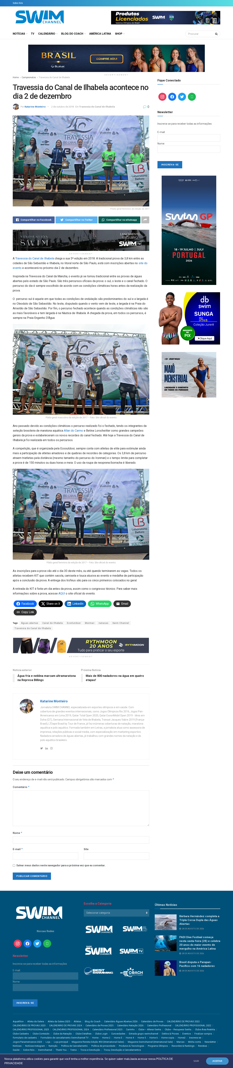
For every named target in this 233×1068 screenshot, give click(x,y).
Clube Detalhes (83, 1033)
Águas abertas (29, 623)
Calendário (46, 33)
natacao (103, 623)
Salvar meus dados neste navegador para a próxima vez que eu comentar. (60, 865)
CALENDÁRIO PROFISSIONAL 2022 (193, 1025)
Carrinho (130, 1029)
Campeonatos (29, 77)
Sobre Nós (18, 3)
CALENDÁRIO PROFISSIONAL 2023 (31, 1029)
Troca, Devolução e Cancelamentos (122, 1050)
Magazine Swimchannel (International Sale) (150, 1041)
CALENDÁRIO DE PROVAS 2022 (183, 1021)
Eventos (186, 1033)
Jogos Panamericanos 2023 (27, 1041)
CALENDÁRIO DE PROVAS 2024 (65, 1025)
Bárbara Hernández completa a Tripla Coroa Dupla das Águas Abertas (199, 920)
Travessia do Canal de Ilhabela (54, 77)
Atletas (77, 1021)
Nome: (161, 143)
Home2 (181, 1037)
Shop (118, 33)
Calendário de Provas (152, 1021)
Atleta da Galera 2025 (59, 1021)
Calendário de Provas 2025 (99, 1025)
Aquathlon (18, 1021)
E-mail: (161, 132)
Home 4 (130, 1037)
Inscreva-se (195, 1037)
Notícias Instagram (35, 1045)
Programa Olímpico (158, 1045)
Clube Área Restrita (205, 1029)
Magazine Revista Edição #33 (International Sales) (98, 1041)
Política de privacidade (103, 1045)
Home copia (167, 1037)
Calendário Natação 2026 (130, 1025)
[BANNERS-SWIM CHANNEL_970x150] (116, 58)
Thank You (61, 1050)
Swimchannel (45, 1050)
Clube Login (101, 1033)
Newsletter (210, 1041)
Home (16, 77)
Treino (73, 1050)
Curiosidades (118, 1033)
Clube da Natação (62, 1033)
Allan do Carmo (73, 430)
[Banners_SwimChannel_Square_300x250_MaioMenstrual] (189, 374)
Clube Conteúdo (41, 1033)
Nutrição (53, 1045)
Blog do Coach (72, 33)
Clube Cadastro (21, 1033)
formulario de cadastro (25, 1037)
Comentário (21, 787)
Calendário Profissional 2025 (107, 1029)
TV (32, 33)
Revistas (202, 1045)
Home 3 (118, 1037)
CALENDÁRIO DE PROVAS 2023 (29, 1025)
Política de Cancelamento (74, 1045)
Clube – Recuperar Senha (178, 1029)
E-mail (18, 849)
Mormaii (89, 623)
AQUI (61, 593)
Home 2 (106, 1037)
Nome (17, 833)
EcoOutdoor (74, 623)
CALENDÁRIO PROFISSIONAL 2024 (71, 1029)
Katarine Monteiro (35, 106)
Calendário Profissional (159, 1025)
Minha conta (194, 1041)
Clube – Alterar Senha (149, 1029)
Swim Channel (120, 623)
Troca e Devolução (90, 1050)
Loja (48, 1041)
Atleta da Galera (35, 1021)
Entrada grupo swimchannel (143, 1033)
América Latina (100, 33)
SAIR (196, 1061)
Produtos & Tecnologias (131, 1045)
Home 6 (153, 1037)
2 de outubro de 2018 (62, 106)
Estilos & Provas (170, 1033)
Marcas (180, 1041)
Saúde (16, 1050)
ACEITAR (217, 1061)
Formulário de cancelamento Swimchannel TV (64, 1037)
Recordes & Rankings (183, 1045)
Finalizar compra (203, 1033)
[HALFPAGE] (189, 230)
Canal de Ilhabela (52, 623)
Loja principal (61, 1041)
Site (86, 849)
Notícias (19, 33)
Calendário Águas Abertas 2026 (120, 1021)
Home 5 (142, 1037)
